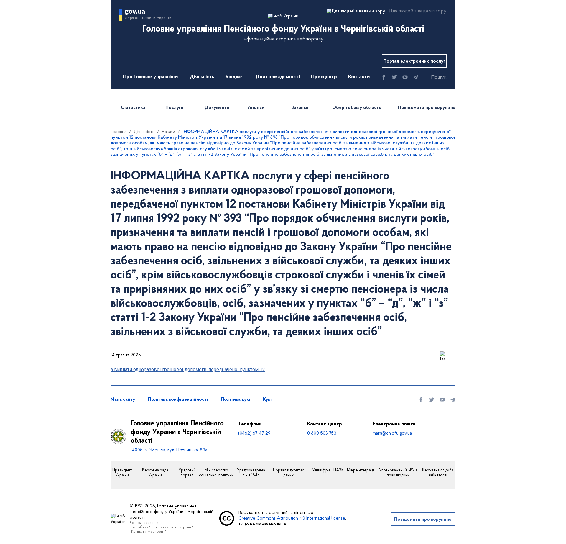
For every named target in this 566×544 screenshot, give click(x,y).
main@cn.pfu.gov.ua (392, 433)
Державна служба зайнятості (438, 473)
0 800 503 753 (321, 433)
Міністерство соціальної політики (216, 473)
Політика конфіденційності (178, 399)
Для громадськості (278, 77)
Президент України (122, 473)
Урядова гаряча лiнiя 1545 (251, 473)
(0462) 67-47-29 (254, 433)
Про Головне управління (151, 77)
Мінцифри (321, 470)
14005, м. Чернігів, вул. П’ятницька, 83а (169, 450)
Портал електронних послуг (414, 61)
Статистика (133, 107)
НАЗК (338, 470)
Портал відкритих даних (288, 473)
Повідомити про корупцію (426, 107)
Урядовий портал (187, 473)
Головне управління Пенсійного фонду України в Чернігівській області (177, 432)
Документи (217, 107)
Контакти (359, 77)
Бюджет (235, 77)
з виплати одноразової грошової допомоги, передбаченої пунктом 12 (188, 369)
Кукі (267, 399)
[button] (434, 77)
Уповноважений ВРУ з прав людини (398, 473)
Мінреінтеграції (361, 470)
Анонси (256, 107)
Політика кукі (235, 399)
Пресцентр (324, 77)
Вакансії (299, 107)
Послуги (174, 107)
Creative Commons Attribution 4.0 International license (291, 518)
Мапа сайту (123, 399)
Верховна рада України (155, 473)
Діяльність (202, 77)
